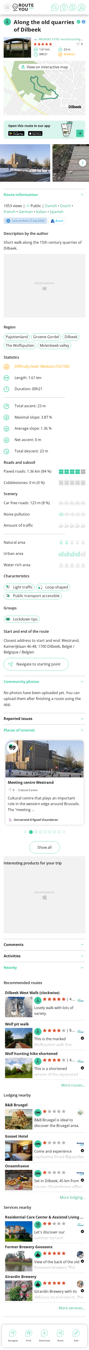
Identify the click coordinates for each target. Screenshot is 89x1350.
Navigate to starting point (38, 664)
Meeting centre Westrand (31, 782)
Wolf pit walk (17, 1024)
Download (44, 1340)
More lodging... (72, 1197)
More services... (72, 1307)
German (26, 211)
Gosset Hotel (16, 1136)
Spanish (56, 211)
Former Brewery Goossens (28, 1246)
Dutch (65, 205)
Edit (76, 1340)
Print (28, 1340)
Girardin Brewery (20, 1276)
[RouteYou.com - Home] (23, 7)
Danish (51, 205)
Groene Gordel (46, 336)
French (10, 211)
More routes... (73, 1085)
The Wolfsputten (20, 345)
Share (60, 1340)
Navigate (13, 1340)
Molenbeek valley (54, 345)
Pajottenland (17, 336)
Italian (41, 211)
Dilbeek (71, 336)
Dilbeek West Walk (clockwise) (32, 992)
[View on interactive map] (44, 111)
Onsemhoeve (17, 1166)
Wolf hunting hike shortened (31, 1053)
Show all (44, 847)
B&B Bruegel (16, 1104)
